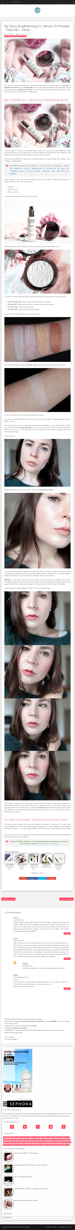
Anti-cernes (54, 1139)
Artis (35, 1142)
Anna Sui (27, 1139)
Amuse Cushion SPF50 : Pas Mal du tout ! (26, 1153)
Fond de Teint (22, 36)
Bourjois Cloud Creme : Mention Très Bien (26, 1200)
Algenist (66, 1137)
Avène (67, 1144)
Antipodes (61, 1139)
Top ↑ (70, 1227)
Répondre (67, 933)
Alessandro (60, 1137)
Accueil (48, 1227)
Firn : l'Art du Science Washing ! (23, 1177)
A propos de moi (62, 1227)
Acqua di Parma (24, 1137)
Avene (62, 1144)
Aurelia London (8, 1144)
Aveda (57, 1144)
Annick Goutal (45, 1139)
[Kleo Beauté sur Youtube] (18, 2)
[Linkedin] (12, 1127)
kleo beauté (15, 1227)
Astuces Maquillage (43, 1142)
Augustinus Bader (66, 1142)
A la (11, 1137)
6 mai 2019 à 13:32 (18, 940)
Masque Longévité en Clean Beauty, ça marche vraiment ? (30, 1165)
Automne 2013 (39, 1144)
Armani (24, 1142)
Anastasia (20, 1139)
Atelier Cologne (54, 1142)
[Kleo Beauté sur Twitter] (14, 2)
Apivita (68, 1139)
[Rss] (64, 1127)
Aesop (48, 1137)
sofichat (25, 963)
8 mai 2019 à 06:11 (27, 966)
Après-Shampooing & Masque (12, 1142)
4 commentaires (23, 34)
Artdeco (30, 1142)
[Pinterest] (51, 1127)
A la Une (7, 36)
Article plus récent (8, 899)
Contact (54, 1227)
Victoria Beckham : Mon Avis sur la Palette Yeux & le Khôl (30, 1188)
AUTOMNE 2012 (29, 1144)
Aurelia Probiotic (18, 1144)
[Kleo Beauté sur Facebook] (16, 2)
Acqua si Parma (35, 1137)
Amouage (13, 1139)
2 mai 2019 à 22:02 (18, 920)
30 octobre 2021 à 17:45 (20, 977)
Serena (15, 975)
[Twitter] (25, 1127)
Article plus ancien (66, 899)
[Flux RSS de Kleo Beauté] (20, 2)
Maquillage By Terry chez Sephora (47, 843)
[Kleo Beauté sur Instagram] (12, 2)
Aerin (43, 1137)
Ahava (53, 1137)
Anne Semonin (35, 1139)
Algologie (6, 1139)
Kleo (7, 34)
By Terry (14, 36)
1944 (5, 1137)
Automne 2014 (49, 1144)
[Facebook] (38, 1127)
